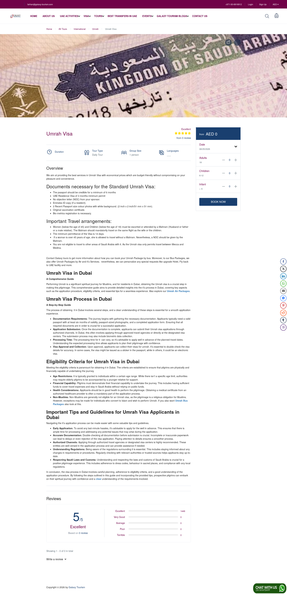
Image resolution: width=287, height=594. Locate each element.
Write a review (55, 559)
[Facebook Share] (283, 261)
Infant (202, 184)
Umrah (95, 28)
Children (204, 171)
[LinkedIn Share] (283, 276)
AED (275, 4)
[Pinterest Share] (283, 305)
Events (146, 16)
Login (250, 4)
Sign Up (263, 4)
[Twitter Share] (283, 269)
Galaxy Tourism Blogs (172, 16)
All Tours (63, 28)
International (80, 28)
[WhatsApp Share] (283, 283)
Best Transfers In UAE (122, 16)
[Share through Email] (283, 291)
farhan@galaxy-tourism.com (40, 4)
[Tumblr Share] (283, 320)
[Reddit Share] (283, 313)
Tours (98, 16)
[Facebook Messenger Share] (283, 298)
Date (202, 144)
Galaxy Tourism (77, 587)
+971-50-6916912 (233, 4)
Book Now (218, 202)
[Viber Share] (283, 327)
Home (33, 16)
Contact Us (199, 16)
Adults (203, 158)
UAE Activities (69, 16)
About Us (49, 16)
